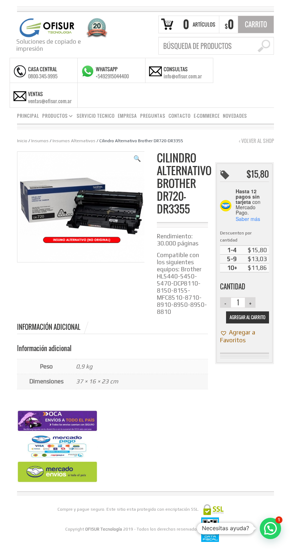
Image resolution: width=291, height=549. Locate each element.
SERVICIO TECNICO (96, 115)
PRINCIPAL (28, 115)
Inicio (22, 140)
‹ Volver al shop (256, 140)
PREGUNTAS (152, 115)
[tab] (53, 327)
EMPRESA (127, 115)
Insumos (40, 140)
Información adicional (48, 327)
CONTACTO (180, 115)
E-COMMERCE (207, 115)
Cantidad (232, 286)
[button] (137, 158)
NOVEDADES (235, 115)
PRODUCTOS (53, 116)
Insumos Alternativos (74, 140)
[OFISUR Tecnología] (62, 26)
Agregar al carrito (247, 317)
